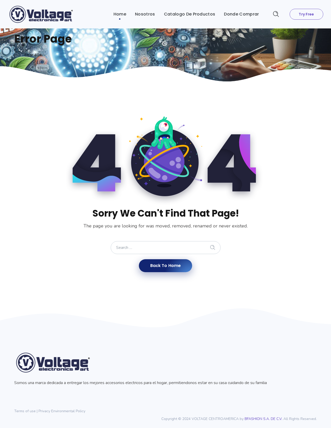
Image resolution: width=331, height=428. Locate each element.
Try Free (306, 14)
